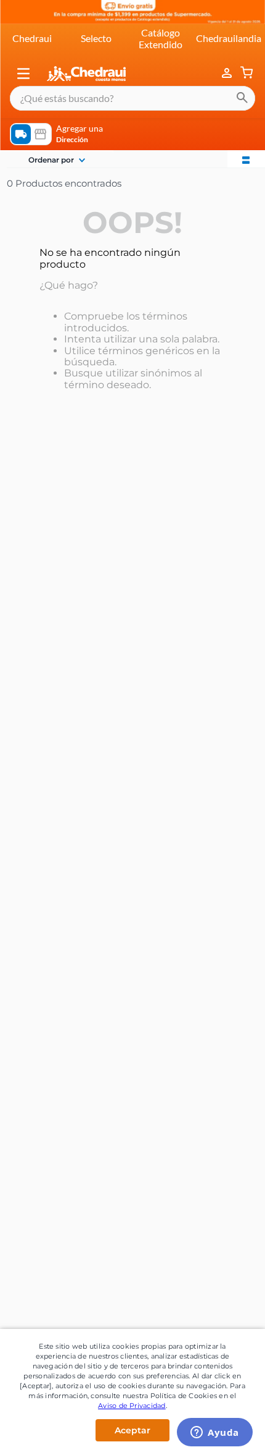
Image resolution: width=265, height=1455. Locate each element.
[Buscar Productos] (242, 98)
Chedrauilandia (228, 38)
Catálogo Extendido (160, 38)
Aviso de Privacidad (132, 1405)
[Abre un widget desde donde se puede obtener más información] (215, 1433)
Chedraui (32, 38)
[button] (23, 73)
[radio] (246, 159)
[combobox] (132, 98)
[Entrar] (228, 73)
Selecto (96, 38)
